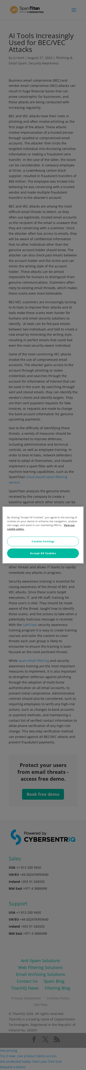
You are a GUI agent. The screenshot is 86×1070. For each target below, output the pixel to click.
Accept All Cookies (43, 553)
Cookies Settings (43, 541)
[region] (43, 535)
